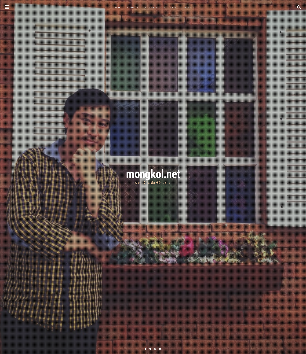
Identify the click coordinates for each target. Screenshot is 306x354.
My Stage (149, 7)
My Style (168, 7)
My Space (131, 7)
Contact (187, 7)
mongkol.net (153, 174)
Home (117, 7)
